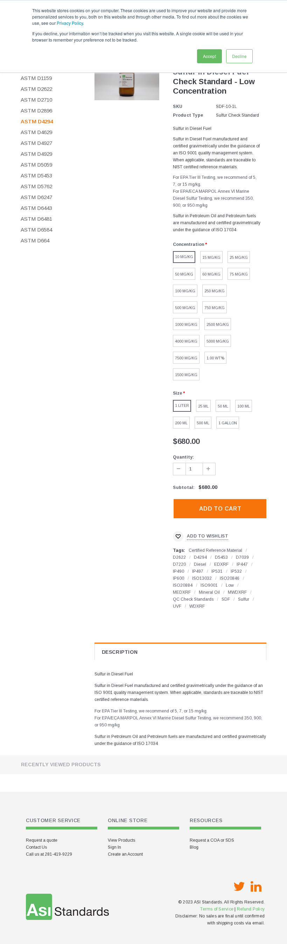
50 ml (223, 406)
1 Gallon (227, 423)
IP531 (217, 571)
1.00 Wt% (215, 358)
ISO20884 (182, 585)
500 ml (203, 423)
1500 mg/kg (186, 375)
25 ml (203, 406)
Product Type (188, 115)
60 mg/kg (211, 274)
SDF (226, 599)
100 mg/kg (185, 291)
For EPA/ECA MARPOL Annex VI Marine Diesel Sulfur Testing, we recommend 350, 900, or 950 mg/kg (213, 198)
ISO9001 (209, 585)
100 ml (243, 406)
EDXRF (221, 564)
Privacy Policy (70, 23)
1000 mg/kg (186, 324)
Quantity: (183, 457)
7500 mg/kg (186, 358)
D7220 (179, 564)
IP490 (178, 571)
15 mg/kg (211, 257)
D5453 (221, 557)
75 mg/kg (239, 274)
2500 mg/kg (217, 324)
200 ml (181, 423)
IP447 (242, 564)
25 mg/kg (239, 257)
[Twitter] (239, 886)
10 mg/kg (184, 257)
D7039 (242, 557)
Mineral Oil (209, 592)
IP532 (236, 571)
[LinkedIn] (256, 886)
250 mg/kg (214, 291)
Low (230, 585)
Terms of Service (216, 909)
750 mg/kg (214, 308)
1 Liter (182, 405)
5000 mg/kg (217, 341)
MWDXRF (237, 592)
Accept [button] (209, 56)
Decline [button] (239, 56)
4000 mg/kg (186, 341)
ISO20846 (229, 578)
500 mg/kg (185, 308)
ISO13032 (202, 578)
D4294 (200, 557)
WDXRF (197, 606)
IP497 (197, 571)
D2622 (179, 557)
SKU (177, 106)
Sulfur (243, 599)
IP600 (178, 578)
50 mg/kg (184, 274)
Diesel (200, 564)
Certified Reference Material (215, 550)
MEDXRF (182, 592)
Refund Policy (251, 909)
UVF (177, 606)
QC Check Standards (193, 599)
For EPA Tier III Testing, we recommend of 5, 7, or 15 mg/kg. (151, 711)
